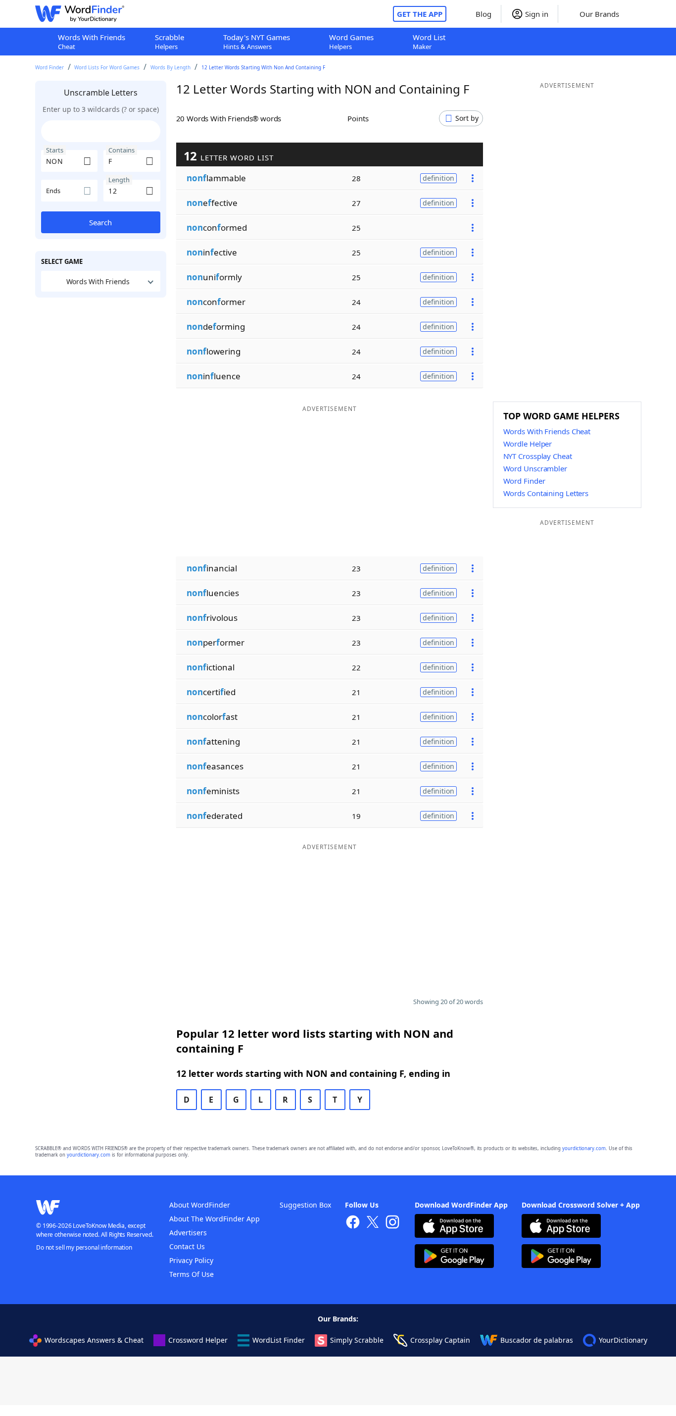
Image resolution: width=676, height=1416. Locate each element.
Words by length (170, 67)
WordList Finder (278, 1340)
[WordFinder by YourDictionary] (79, 13)
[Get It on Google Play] (454, 1257)
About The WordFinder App (214, 1218)
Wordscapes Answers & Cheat (94, 1340)
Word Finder (49, 67)
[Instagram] (392, 1223)
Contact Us (187, 1246)
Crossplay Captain (440, 1340)
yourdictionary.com (584, 1148)
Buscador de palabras (536, 1340)
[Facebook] (353, 1223)
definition (438, 178)
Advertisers (188, 1232)
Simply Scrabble (357, 1340)
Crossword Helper (198, 1340)
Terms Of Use (191, 1274)
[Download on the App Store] (454, 1227)
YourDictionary (623, 1340)
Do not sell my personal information (84, 1247)
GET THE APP (419, 14)
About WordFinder (199, 1205)
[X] (373, 1223)
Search (100, 222)
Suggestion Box (305, 1205)
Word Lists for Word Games (107, 67)
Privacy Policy (191, 1260)
